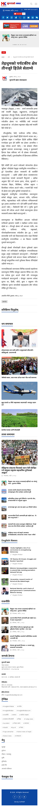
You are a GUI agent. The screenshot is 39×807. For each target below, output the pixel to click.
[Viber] (20, 17)
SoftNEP (22, 802)
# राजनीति (5, 715)
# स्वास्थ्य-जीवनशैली (8, 719)
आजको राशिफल (7, 768)
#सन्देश (4, 302)
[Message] (15, 17)
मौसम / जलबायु (6, 754)
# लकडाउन (18, 736)
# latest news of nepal (24, 732)
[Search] (31, 3)
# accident (6, 723)
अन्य (9, 57)
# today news (28, 719)
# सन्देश (19, 706)
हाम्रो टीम (4, 765)
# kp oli (13, 727)
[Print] (32, 17)
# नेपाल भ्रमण (16, 723)
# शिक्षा (19, 719)
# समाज (14, 715)
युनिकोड (4, 761)
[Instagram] (11, 17)
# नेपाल (21, 727)
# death (5, 727)
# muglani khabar (8, 706)
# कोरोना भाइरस (24, 715)
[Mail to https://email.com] (28, 17)
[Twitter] (7, 17)
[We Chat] (36, 17)
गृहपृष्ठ (3, 57)
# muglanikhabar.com (23, 710)
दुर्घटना (4, 750)
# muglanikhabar (8, 710)
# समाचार (26, 723)
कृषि (3, 758)
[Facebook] (3, 17)
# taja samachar (8, 732)
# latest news (7, 736)
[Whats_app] (24, 17)
